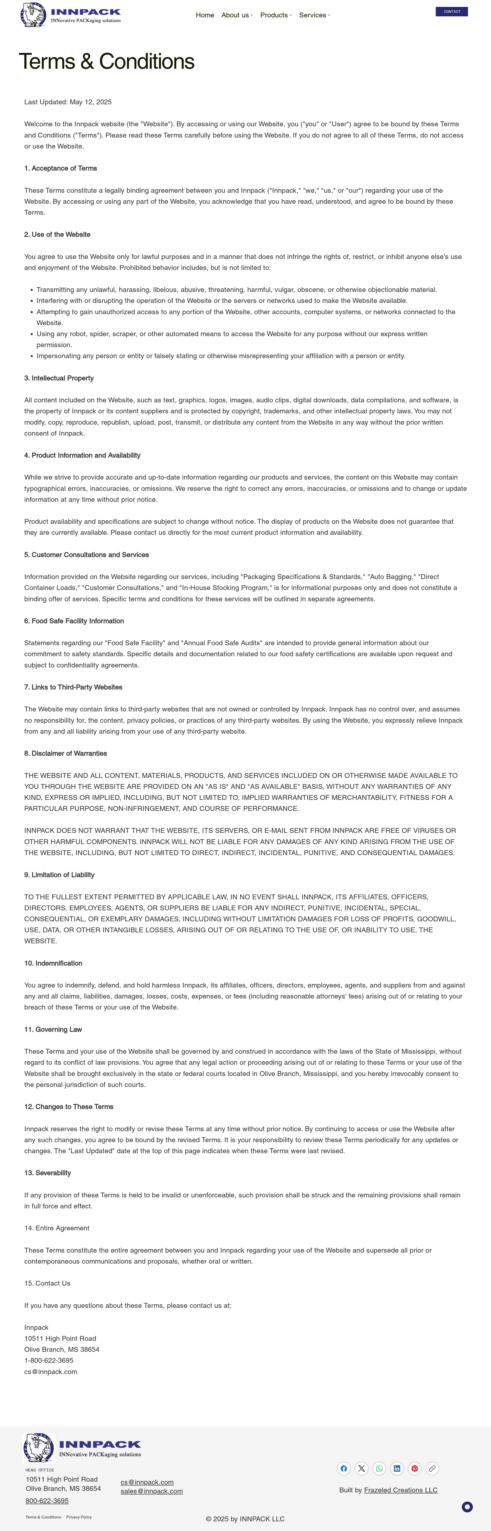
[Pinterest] (414, 1468)
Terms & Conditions (43, 1517)
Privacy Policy (79, 1517)
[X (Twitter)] (361, 1468)
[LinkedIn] (397, 1468)
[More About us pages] (252, 15)
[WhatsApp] (379, 1468)
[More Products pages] (290, 15)
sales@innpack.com (152, 1491)
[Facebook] (344, 1468)
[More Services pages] (329, 15)
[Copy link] (432, 1468)
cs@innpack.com (50, 1372)
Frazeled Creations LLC (401, 1490)
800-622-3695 (47, 1501)
